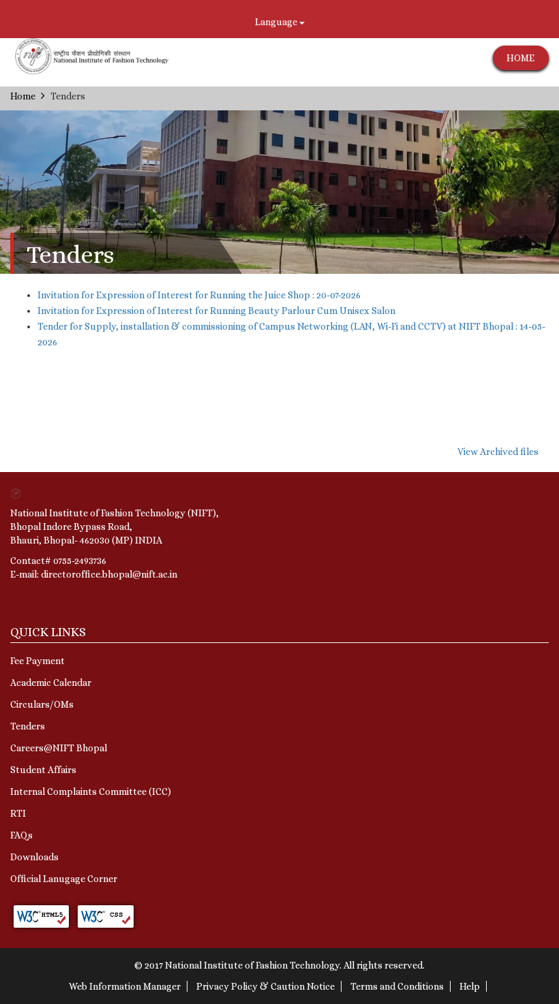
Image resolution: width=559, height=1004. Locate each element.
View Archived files (498, 451)
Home (22, 96)
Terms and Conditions (397, 986)
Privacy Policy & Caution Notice (265, 986)
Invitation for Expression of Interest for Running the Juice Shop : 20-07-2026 (199, 294)
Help (469, 986)
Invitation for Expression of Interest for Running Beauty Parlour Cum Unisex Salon (216, 310)
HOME (520, 57)
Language (277, 21)
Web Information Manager (125, 986)
